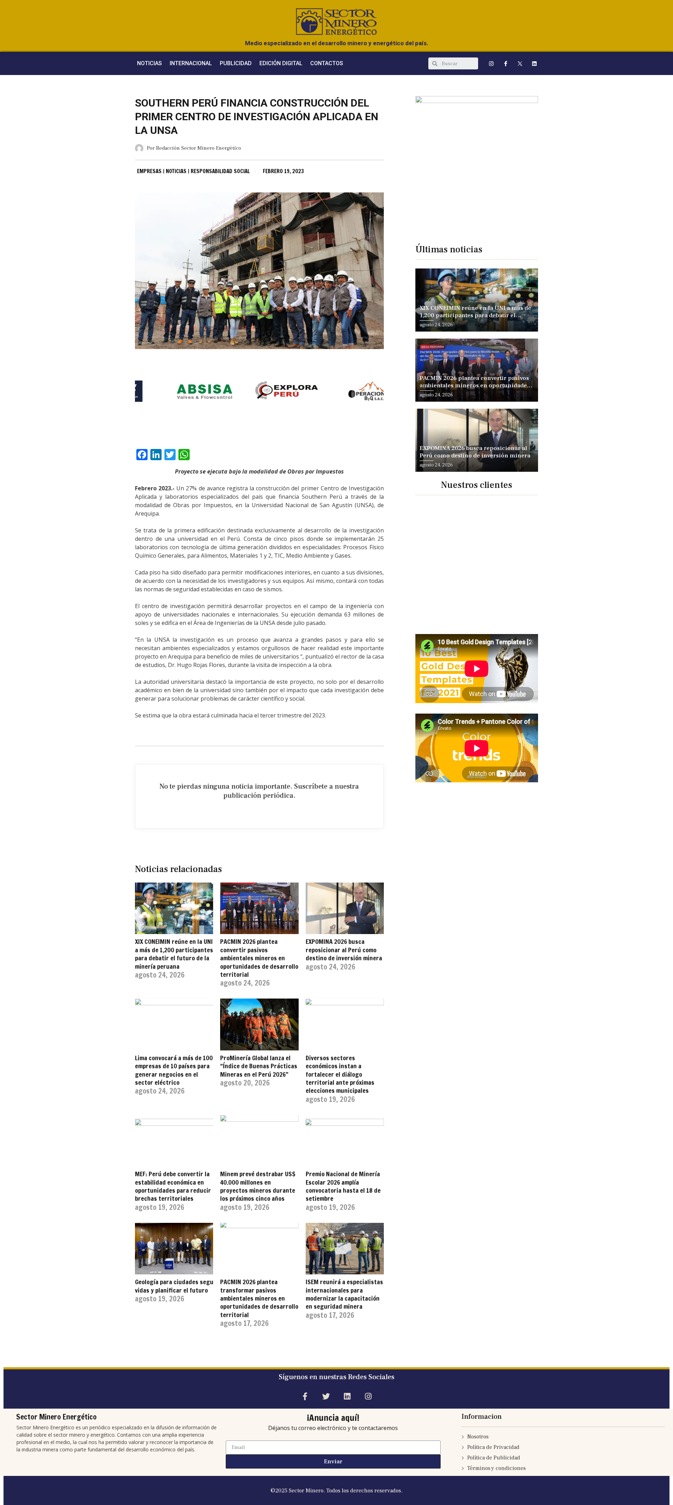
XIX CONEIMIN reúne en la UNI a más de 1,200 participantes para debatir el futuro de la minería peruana (174, 954)
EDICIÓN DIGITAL (280, 63)
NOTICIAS (149, 63)
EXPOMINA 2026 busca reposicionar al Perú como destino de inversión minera (344, 949)
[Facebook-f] (506, 63)
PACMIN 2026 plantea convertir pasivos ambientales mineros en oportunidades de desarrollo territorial (259, 958)
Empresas (149, 171)
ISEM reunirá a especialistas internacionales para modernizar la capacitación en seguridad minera (344, 1294)
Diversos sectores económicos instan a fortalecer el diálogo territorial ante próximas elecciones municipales (340, 1074)
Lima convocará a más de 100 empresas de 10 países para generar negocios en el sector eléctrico (174, 1070)
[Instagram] (491, 63)
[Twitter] (326, 1396)
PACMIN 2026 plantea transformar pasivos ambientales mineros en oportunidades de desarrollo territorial (259, 1298)
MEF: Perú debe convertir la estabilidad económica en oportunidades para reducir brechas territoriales (173, 1186)
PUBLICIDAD (236, 63)
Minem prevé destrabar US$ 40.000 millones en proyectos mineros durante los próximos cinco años (257, 1186)
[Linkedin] (534, 63)
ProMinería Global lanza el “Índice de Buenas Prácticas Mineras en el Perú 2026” (258, 1066)
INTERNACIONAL (191, 63)
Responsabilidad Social (220, 171)
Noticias (176, 171)
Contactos (326, 63)
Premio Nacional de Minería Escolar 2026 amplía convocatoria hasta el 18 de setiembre (343, 1186)
